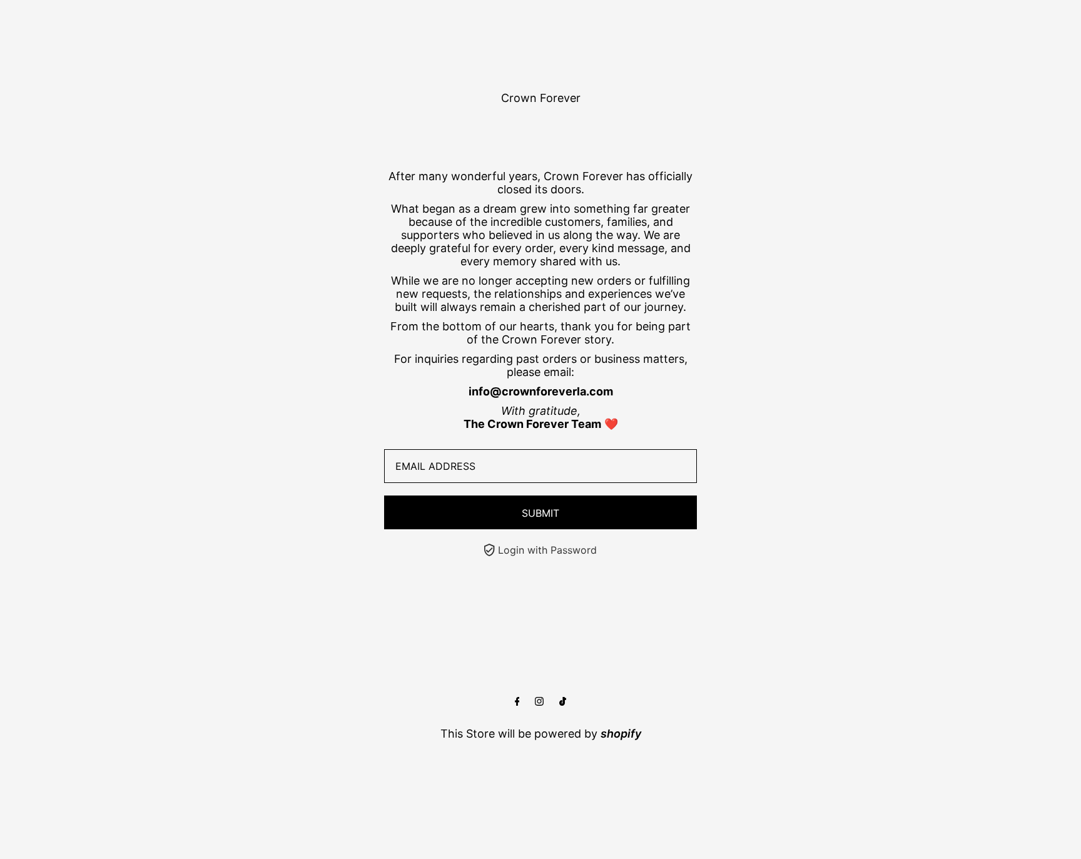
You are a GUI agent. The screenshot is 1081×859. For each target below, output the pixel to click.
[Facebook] (517, 701)
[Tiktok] (562, 701)
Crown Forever (541, 97)
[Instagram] (539, 701)
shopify (621, 733)
